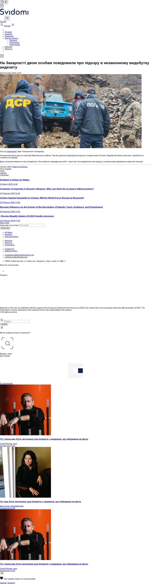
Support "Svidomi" (7, 583)
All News (8, 232)
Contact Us (9, 249)
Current (8, 169)
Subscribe (5, 228)
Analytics (8, 34)
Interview (8, 47)
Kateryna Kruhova (19, 167)
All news (8, 32)
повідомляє (12, 151)
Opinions (13, 40)
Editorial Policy (11, 251)
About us (8, 49)
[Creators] (4, 317)
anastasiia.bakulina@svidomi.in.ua (19, 255)
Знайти (4, 324)
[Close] (2, 573)
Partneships (14, 43)
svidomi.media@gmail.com (16, 257)
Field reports (14, 45)
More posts (4, 223)
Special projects (11, 237)
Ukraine (3, 173)
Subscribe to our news (9, 225)
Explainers (9, 36)
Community (9, 245)
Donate (3, 22)
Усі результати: (6, 383)
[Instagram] (2, 7)
